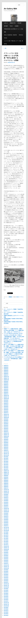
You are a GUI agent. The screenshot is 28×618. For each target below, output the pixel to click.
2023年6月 (6, 423)
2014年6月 (6, 593)
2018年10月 (6, 511)
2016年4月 (6, 558)
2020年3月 (6, 485)
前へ (5, 48)
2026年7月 (6, 365)
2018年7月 (6, 516)
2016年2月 (6, 562)
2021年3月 (6, 466)
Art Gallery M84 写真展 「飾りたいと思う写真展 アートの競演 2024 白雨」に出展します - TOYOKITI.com (14, 347)
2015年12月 (6, 565)
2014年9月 (6, 588)
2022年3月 (6, 447)
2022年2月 (6, 449)
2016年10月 (6, 549)
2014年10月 (6, 587)
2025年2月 (6, 392)
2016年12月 (6, 546)
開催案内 (10, 297)
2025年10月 (6, 379)
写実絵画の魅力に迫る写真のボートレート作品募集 (13, 30)
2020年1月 (6, 488)
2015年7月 (6, 573)
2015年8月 (6, 571)
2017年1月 (6, 544)
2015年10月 (6, 568)
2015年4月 (6, 577)
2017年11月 (6, 529)
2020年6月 (6, 480)
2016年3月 (6, 560)
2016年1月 (6, 563)
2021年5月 (6, 463)
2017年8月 (6, 533)
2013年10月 (6, 606)
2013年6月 (6, 612)
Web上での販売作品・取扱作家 (10, 34)
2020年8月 (6, 477)
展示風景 (6, 26)
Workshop (21, 34)
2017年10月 (6, 530)
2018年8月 (6, 515)
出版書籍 (16, 26)
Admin (17, 297)
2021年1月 (6, 469)
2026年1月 (6, 375)
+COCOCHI (6, 360)
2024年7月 (6, 403)
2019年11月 (6, 491)
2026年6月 (6, 367)
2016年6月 (6, 555)
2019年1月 (6, 507)
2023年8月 (6, 420)
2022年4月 (6, 445)
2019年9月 (6, 494)
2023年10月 (6, 417)
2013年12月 (6, 602)
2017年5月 (6, 538)
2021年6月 (6, 461)
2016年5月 (6, 557)
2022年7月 (6, 441)
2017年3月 (6, 541)
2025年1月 (6, 394)
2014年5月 (6, 595)
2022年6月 (6, 442)
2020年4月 (6, 483)
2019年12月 (6, 489)
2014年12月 (6, 584)
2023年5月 (6, 425)
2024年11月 (6, 397)
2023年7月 (6, 422)
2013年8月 (6, 609)
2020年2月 (6, 486)
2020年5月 (6, 482)
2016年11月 (6, 547)
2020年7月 (6, 478)
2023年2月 (6, 430)
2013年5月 (6, 613)
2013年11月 (6, 604)
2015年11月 (6, 566)
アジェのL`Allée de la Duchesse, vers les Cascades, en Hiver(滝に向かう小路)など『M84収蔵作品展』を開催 (13, 335)
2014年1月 (6, 601)
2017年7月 (6, 535)
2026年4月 (6, 370)
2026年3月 (6, 372)
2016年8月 (6, 552)
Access (5, 37)
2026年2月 (6, 373)
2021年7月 (6, 460)
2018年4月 (6, 521)
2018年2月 (6, 524)
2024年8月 (6, 401)
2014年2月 (6, 599)
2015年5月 (6, 576)
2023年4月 (6, 427)
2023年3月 (6, 428)
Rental (11, 26)
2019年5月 (6, 500)
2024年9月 (6, 400)
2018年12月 (6, 508)
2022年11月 (6, 434)
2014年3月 (6, 598)
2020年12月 (6, 471)
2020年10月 (6, 474)
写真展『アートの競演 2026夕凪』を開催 (13, 328)
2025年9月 (6, 381)
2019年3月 (6, 504)
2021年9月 (6, 456)
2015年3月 (6, 579)
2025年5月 (6, 387)
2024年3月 (6, 409)
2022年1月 (6, 450)
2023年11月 (6, 416)
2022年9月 (6, 438)
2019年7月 (6, 497)
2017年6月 (6, 536)
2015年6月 (6, 574)
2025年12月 (6, 376)
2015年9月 (6, 569)
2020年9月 (6, 475)
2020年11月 (6, 472)
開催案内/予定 (12, 23)
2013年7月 (6, 610)
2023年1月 (6, 431)
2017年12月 (6, 527)
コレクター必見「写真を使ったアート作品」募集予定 (13, 42)
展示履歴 (19, 23)
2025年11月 (6, 378)
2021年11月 (6, 453)
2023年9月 (6, 419)
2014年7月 (6, 591)
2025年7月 (6, 384)
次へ (22, 48)
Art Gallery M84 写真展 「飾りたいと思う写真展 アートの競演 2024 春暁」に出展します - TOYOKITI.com (14, 354)
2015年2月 (6, 580)
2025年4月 (6, 389)
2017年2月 (6, 543)
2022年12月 (6, 433)
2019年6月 (6, 499)
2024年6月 (6, 405)
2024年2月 (6, 411)
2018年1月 (6, 525)
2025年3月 (6, 390)
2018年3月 (6, 522)
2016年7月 (6, 554)
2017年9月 (6, 532)
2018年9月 (6, 513)
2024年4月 (6, 408)
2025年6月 (6, 386)
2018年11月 (6, 510)
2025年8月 (6, 383)
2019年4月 (6, 502)
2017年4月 (6, 540)
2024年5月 (6, 406)
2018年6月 (6, 518)
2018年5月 (6, 519)
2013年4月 (6, 615)
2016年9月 (6, 551)
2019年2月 (6, 505)
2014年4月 (6, 596)
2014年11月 (6, 585)
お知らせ (6, 23)
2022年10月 (6, 436)
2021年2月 (6, 467)
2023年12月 (6, 414)
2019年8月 (6, 496)
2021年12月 (6, 452)
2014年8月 (6, 590)
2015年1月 (6, 582)
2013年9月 (6, 607)
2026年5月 (6, 368)
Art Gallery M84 (10, 8)
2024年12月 (6, 395)
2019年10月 (6, 493)
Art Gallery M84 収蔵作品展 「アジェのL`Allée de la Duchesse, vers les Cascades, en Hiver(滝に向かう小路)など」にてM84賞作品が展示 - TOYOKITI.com (14, 340)
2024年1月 (6, 412)
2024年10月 (6, 398)
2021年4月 (6, 464)
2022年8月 (6, 439)
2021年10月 (6, 455)
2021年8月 (6, 458)
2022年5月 (6, 444)
